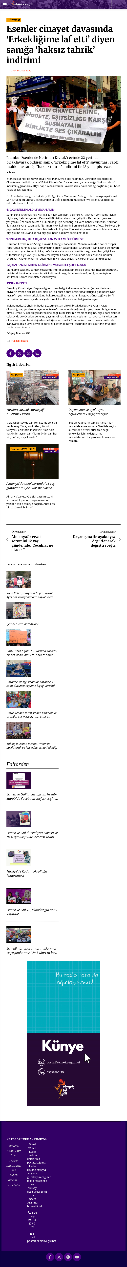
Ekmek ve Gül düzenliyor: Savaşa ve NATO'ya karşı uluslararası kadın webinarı (32, 837)
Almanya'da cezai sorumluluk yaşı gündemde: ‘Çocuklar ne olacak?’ (31, 485)
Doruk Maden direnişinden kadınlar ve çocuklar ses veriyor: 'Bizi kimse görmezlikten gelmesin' (31, 717)
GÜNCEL (14, 1146)
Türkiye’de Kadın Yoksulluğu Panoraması (26, 873)
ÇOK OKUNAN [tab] (25, 564)
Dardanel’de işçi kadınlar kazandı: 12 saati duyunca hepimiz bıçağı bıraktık (30, 684)
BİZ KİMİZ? (14, 1185)
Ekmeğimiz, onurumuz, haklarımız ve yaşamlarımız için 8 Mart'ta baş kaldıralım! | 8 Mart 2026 (31, 952)
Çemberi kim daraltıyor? (22, 624)
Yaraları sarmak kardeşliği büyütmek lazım (25, 412)
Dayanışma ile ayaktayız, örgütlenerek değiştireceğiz (88, 412)
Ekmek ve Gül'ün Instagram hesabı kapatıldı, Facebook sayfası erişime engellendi (31, 798)
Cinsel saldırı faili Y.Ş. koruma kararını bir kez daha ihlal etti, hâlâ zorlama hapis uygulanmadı (31, 655)
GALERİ (14, 1175)
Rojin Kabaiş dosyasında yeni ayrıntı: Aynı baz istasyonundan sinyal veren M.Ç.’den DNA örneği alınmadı (30, 597)
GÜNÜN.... (14, 1180)
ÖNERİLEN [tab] (40, 564)
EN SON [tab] (11, 564)
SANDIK (13, 1160)
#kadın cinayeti (19, 340)
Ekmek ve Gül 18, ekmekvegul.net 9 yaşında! (31, 912)
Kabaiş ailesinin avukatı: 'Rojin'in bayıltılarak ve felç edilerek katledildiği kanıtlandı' (31, 747)
